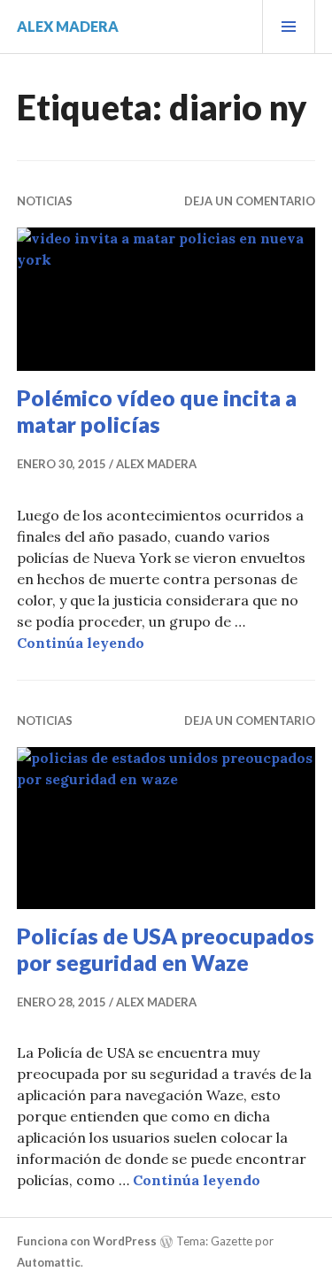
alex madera (68, 26)
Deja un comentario (249, 201)
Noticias (45, 201)
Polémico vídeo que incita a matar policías (157, 410)
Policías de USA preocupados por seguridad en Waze (165, 948)
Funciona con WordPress (87, 1241)
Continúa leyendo (80, 642)
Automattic (49, 1262)
